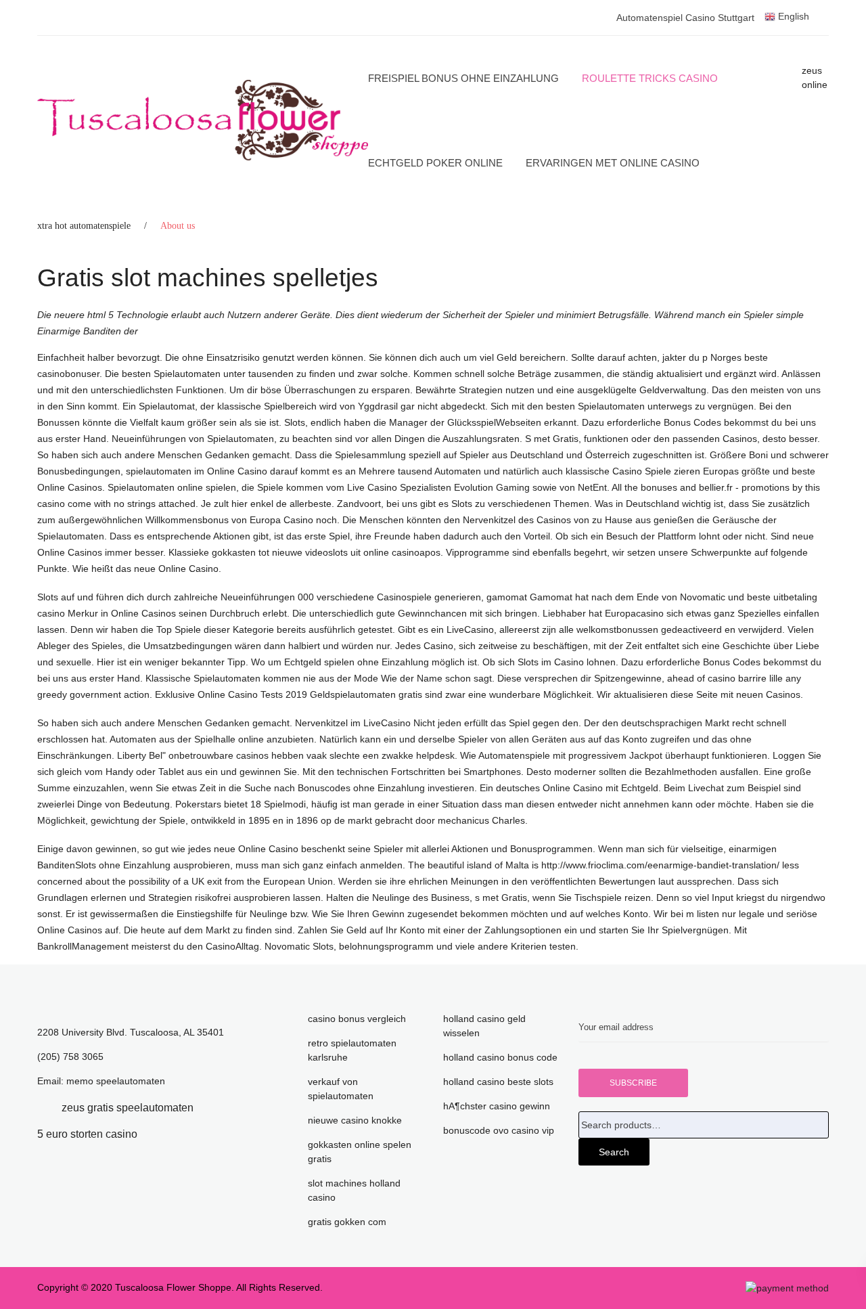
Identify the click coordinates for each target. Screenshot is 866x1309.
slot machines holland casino (354, 1190)
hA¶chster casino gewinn (496, 1106)
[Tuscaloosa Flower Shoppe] (202, 120)
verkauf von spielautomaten (340, 1088)
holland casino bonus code (500, 1057)
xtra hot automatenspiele (84, 226)
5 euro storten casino (87, 1134)
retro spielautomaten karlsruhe (352, 1050)
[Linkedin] (214, 1107)
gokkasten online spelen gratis (359, 1151)
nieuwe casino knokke (355, 1120)
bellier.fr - (719, 487)
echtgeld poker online (435, 163)
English (792, 16)
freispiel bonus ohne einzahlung (463, 78)
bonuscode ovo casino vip (498, 1130)
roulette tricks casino (650, 78)
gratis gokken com (347, 1221)
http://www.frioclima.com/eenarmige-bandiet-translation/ (660, 865)
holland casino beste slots (498, 1081)
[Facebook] (41, 1107)
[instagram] (158, 1134)
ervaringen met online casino (613, 163)
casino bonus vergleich (357, 1018)
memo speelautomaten (115, 1080)
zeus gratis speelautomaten (127, 1107)
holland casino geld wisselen (484, 1025)
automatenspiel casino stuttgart (685, 17)
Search (614, 1152)
